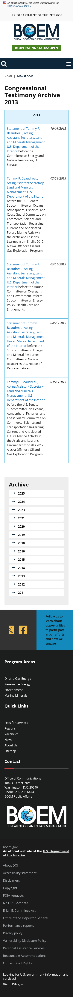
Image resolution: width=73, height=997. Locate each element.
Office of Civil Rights (17, 963)
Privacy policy (12, 933)
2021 (21, 518)
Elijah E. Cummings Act (19, 910)
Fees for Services (16, 723)
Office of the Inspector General (25, 918)
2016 (21, 551)
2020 (21, 526)
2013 (21, 576)
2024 (21, 502)
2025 (21, 493)
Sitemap (10, 751)
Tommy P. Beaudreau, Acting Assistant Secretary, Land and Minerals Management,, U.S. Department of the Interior (26, 391)
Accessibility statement (19, 873)
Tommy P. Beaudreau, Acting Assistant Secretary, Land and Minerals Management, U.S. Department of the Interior (26, 187)
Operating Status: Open (38, 48)
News (8, 740)
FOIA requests (13, 895)
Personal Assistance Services (24, 948)
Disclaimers (11, 880)
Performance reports (18, 926)
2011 (21, 593)
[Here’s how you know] (36, 4)
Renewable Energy (17, 684)
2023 (21, 510)
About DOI (10, 865)
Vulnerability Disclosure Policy (24, 941)
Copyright (10, 888)
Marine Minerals (15, 695)
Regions (10, 728)
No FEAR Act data (15, 903)
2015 (21, 560)
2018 (21, 543)
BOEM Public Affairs (18, 796)
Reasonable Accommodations (24, 956)
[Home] (36, 32)
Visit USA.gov (13, 984)
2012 (21, 584)
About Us (11, 745)
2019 (21, 535)
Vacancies (11, 734)
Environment (13, 690)
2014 (21, 568)
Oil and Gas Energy (17, 679)
